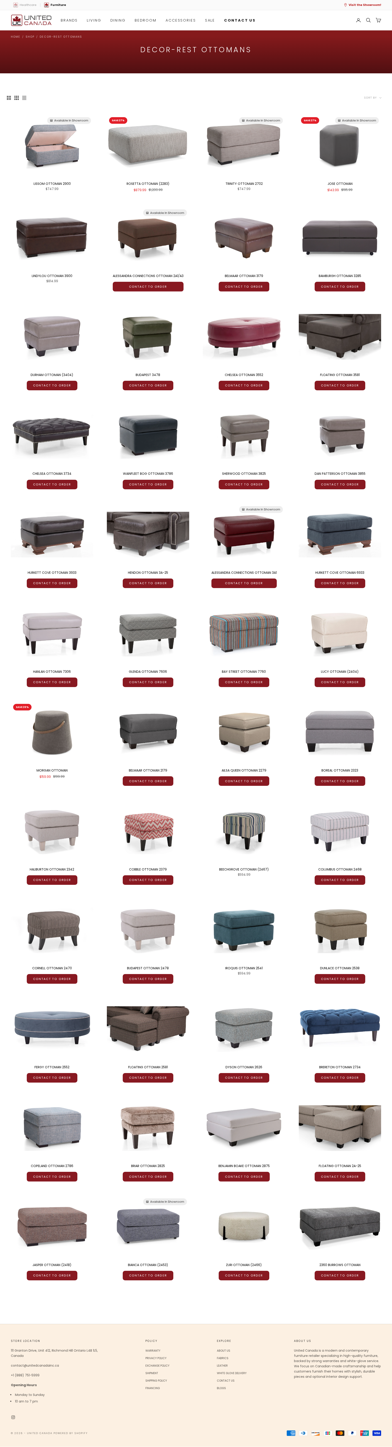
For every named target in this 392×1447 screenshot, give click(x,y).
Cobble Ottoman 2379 (148, 869)
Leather (222, 1366)
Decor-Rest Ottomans (61, 37)
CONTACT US (240, 20)
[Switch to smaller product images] (17, 98)
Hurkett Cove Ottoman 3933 (52, 572)
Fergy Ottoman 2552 (51, 1067)
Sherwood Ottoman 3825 (244, 473)
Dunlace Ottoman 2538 (340, 968)
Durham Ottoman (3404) (52, 375)
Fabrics (222, 1358)
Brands (69, 20)
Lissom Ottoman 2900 (52, 183)
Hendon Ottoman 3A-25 (148, 572)
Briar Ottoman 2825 (148, 1166)
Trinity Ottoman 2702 (244, 183)
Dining (118, 20)
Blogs (221, 1388)
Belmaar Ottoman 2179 (148, 770)
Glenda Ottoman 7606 (148, 671)
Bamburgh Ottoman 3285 (340, 276)
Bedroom (146, 20)
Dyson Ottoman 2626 (243, 1067)
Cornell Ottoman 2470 (52, 968)
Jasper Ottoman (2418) (51, 1265)
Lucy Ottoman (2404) (340, 671)
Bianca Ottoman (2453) (148, 1265)
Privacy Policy (156, 1358)
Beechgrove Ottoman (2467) (244, 869)
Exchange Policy (157, 1366)
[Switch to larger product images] (9, 98)
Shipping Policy (156, 1381)
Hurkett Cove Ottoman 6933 (339, 572)
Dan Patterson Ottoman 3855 (340, 473)
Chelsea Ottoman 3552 (244, 375)
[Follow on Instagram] (13, 1417)
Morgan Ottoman (52, 770)
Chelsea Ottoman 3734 (51, 473)
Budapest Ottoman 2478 (148, 968)
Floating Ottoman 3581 (340, 375)
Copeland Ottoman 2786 (52, 1166)
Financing (152, 1388)
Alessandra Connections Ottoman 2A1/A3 (148, 276)
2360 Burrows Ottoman (339, 1265)
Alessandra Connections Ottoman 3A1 (244, 572)
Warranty (152, 1351)
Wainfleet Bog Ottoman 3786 (148, 473)
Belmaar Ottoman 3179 (244, 276)
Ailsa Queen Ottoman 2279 (244, 770)
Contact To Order (148, 286)
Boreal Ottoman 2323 (339, 770)
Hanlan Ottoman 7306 (52, 671)
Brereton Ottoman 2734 (340, 1067)
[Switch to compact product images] (24, 98)
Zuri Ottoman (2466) (244, 1265)
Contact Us (226, 1381)
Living (94, 20)
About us (223, 1351)
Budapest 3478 (148, 375)
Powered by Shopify (71, 1433)
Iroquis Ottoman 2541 (244, 968)
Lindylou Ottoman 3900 (52, 276)
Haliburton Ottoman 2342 (52, 869)
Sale (210, 20)
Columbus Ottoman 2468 (340, 869)
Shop (30, 37)
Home (15, 37)
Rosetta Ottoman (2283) (148, 183)
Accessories (181, 20)
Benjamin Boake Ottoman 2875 (244, 1166)
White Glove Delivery (232, 1373)
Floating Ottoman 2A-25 (340, 1166)
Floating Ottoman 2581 (148, 1067)
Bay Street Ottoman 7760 (244, 671)
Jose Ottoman (340, 183)
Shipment (151, 1373)
